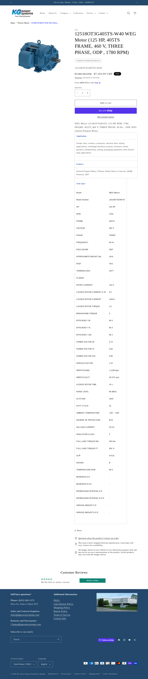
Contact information (110, 674)
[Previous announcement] (11, 2)
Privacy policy (66, 674)
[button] (65, 13)
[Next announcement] (137, 2)
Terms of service (80, 674)
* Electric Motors (23, 23)
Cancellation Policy (63, 604)
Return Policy (60, 611)
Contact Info (60, 618)
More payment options (105, 117)
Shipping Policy (62, 607)
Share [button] (79, 530)
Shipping (78, 78)
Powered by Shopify (38, 674)
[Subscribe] (58, 639)
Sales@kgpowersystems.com (25, 615)
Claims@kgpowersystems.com (26, 624)
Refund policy (53, 674)
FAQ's (57, 600)
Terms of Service (62, 615)
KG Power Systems (23, 674)
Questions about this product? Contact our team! (98, 538)
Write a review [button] (93, 581)
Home (13, 23)
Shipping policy (94, 674)
